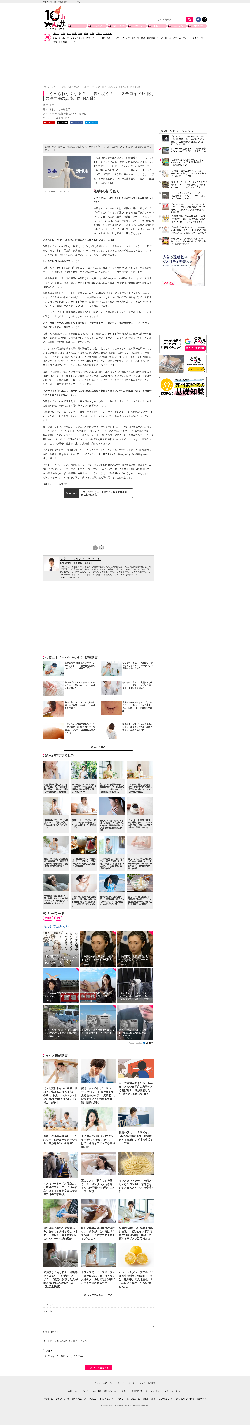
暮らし (56, 33)
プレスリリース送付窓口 (91, 1391)
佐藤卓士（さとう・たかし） (80, 559)
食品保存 (63, 42)
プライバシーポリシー (173, 1391)
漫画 (80, 33)
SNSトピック (118, 25)
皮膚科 (59, 118)
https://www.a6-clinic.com (73, 577)
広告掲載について (111, 1391)
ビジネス (195, 38)
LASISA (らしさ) (62, 1399)
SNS (55, 38)
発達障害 (151, 38)
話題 (92, 33)
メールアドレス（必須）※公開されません (65, 1341)
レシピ (72, 42)
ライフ (98, 25)
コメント (47, 1311)
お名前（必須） (51, 1332)
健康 (69, 33)
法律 (63, 33)
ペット (95, 38)
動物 (134, 38)
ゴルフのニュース (166, 1399)
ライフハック (118, 38)
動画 (86, 33)
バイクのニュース (133, 1399)
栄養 (55, 42)
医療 (88, 38)
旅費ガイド (201, 1399)
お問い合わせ (73, 1391)
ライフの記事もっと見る (99, 1295)
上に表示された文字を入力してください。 (65, 1356)
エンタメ (178, 25)
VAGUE (120, 1399)
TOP (78, 25)
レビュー (107, 33)
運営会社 (125, 1391)
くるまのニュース (106, 1399)
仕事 (74, 33)
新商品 (99, 33)
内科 (202, 38)
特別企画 (198, 25)
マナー (186, 38)
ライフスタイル (77, 38)
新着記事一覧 (137, 1391)
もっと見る (99, 747)
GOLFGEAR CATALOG (185, 1399)
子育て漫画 (105, 38)
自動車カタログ (149, 1399)
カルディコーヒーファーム (169, 38)
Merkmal (92, 1399)
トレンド (158, 25)
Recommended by (135, 1043)
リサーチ (138, 25)
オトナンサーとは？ (153, 1391)
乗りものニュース (79, 1399)
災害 (128, 38)
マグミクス (48, 1399)
